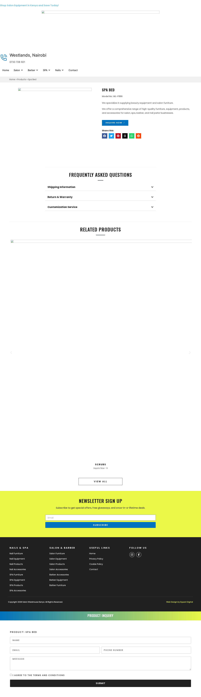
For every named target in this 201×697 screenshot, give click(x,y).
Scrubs (100, 464)
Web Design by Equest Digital (179, 602)
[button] (104, 136)
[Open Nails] (63, 70)
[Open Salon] (22, 70)
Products (21, 79)
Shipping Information (61, 187)
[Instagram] (132, 554)
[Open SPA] (49, 70)
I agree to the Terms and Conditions (39, 675)
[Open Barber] (37, 70)
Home (12, 79)
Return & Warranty (60, 197)
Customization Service (62, 207)
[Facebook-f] (138, 554)
